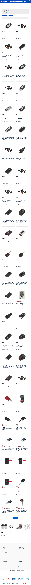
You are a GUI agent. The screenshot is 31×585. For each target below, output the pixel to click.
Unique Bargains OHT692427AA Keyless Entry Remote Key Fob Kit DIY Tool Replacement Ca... (22, 387)
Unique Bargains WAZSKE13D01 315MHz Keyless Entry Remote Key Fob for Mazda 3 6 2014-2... (8, 138)
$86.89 (17, 31)
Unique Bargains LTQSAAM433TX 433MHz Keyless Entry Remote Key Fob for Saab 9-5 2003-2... (21, 159)
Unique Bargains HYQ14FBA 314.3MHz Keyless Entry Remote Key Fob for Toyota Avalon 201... (8, 387)
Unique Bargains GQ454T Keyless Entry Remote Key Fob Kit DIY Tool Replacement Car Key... (8, 200)
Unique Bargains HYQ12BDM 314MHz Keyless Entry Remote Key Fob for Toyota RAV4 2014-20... (8, 263)
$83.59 (3, 155)
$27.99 (3, 321)
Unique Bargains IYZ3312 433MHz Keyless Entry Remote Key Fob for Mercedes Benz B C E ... (7, 325)
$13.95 (17, 486)
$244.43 (17, 532)
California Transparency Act (18, 572)
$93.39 (3, 52)
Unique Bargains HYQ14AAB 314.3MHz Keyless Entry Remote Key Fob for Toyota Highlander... (8, 304)
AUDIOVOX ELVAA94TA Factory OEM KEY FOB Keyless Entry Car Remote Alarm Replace (21, 304)
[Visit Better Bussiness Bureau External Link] (3, 583)
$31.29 (17, 52)
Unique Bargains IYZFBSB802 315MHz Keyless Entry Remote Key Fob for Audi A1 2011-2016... (21, 97)
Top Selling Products (4, 521)
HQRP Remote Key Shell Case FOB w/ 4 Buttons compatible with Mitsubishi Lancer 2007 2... (21, 490)
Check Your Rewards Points (21, 548)
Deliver (6, 10)
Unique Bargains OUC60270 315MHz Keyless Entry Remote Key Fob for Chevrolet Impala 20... (21, 345)
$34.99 (9, 532)
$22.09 (17, 93)
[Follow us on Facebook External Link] (21, 583)
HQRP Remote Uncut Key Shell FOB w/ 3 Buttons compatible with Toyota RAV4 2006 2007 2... (22, 511)
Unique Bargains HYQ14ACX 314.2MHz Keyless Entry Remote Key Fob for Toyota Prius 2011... (8, 221)
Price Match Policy (9, 570)
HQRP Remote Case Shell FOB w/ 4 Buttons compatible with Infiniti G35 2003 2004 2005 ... (21, 408)
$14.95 (17, 403)
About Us (4, 556)
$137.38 (17, 300)
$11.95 (3, 486)
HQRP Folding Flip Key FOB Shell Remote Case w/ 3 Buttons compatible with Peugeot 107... (8, 428)
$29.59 (17, 114)
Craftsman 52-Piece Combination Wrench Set (27, 534)
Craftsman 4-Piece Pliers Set (11, 534)
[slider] (10, 537)
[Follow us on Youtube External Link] (26, 583)
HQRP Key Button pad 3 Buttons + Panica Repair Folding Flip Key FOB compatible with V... (8, 470)
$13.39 (3, 404)
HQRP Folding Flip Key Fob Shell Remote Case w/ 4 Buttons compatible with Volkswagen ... (8, 449)
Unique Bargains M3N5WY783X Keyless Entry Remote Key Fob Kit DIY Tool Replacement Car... (8, 159)
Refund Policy (22, 570)
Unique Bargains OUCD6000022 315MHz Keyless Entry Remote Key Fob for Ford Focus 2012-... (22, 263)
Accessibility (13, 570)
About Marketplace (5, 561)
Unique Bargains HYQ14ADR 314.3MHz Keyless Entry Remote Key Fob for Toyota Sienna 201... (22, 242)
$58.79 (3, 176)
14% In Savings (21, 487)
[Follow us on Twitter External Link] (23, 583)
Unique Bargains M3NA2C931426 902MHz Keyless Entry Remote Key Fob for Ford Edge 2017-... (8, 35)
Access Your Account (20, 547)
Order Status (4, 548)
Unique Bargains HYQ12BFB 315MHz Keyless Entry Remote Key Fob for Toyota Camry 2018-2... (22, 138)
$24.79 (17, 155)
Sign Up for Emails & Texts (6, 553)
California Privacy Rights (11, 572)
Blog (18, 566)
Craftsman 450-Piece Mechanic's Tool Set (18, 534)
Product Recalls (5, 552)
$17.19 (17, 259)
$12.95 (3, 424)
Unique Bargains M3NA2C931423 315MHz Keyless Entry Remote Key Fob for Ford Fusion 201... (21, 76)
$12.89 (3, 342)
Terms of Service (18, 570)
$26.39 (17, 321)
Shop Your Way (20, 565)
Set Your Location (6, 12)
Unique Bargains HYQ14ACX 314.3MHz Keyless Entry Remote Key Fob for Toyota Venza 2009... (8, 283)
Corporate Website (8, 571)
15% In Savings (8, 425)
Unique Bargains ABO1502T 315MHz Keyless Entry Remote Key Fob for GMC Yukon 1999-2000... (21, 221)
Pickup (6, 12)
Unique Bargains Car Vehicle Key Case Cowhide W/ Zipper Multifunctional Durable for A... (7, 408)
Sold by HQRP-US (18, 411)
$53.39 (3, 114)
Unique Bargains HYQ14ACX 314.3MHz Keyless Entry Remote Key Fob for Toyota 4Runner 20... (8, 117)
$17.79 (3, 259)
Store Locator (4, 547)
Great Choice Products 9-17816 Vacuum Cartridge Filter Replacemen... (4, 535)
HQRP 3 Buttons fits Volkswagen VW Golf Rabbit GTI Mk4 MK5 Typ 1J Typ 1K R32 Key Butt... (22, 470)
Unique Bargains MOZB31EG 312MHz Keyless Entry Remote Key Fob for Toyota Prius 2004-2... (8, 180)
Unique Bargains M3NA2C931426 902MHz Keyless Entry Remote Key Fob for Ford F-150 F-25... (21, 117)
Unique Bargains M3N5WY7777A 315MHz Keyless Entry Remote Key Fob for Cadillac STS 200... (8, 366)
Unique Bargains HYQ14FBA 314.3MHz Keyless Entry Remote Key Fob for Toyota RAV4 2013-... (8, 242)
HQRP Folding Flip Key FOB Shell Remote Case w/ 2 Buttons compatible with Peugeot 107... (22, 428)
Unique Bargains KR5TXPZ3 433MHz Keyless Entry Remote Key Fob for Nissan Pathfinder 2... (22, 55)
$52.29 (3, 280)
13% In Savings (8, 446)
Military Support (20, 562)
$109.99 (25, 532)
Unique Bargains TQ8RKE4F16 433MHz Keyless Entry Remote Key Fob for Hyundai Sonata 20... (21, 283)
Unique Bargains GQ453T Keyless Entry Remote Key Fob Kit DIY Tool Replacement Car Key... (21, 35)
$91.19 (3, 197)
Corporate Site (20, 561)
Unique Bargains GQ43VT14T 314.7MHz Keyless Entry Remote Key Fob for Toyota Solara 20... (8, 345)
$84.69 (3, 93)
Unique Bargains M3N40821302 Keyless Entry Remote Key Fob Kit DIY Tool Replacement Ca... (8, 55)
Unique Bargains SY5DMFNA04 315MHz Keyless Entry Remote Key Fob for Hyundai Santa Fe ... (22, 325)
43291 (8, 10)
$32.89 (2, 532)
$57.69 (17, 238)
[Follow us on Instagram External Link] (28, 583)
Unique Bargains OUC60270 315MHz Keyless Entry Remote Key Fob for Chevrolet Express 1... (21, 366)
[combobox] (16, 1)
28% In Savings (21, 301)
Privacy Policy (13, 571)
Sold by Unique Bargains (5, 38)
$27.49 (3, 31)
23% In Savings (21, 425)
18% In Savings (7, 487)
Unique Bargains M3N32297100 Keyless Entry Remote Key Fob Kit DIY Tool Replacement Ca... (8, 76)
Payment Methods (22, 571)
